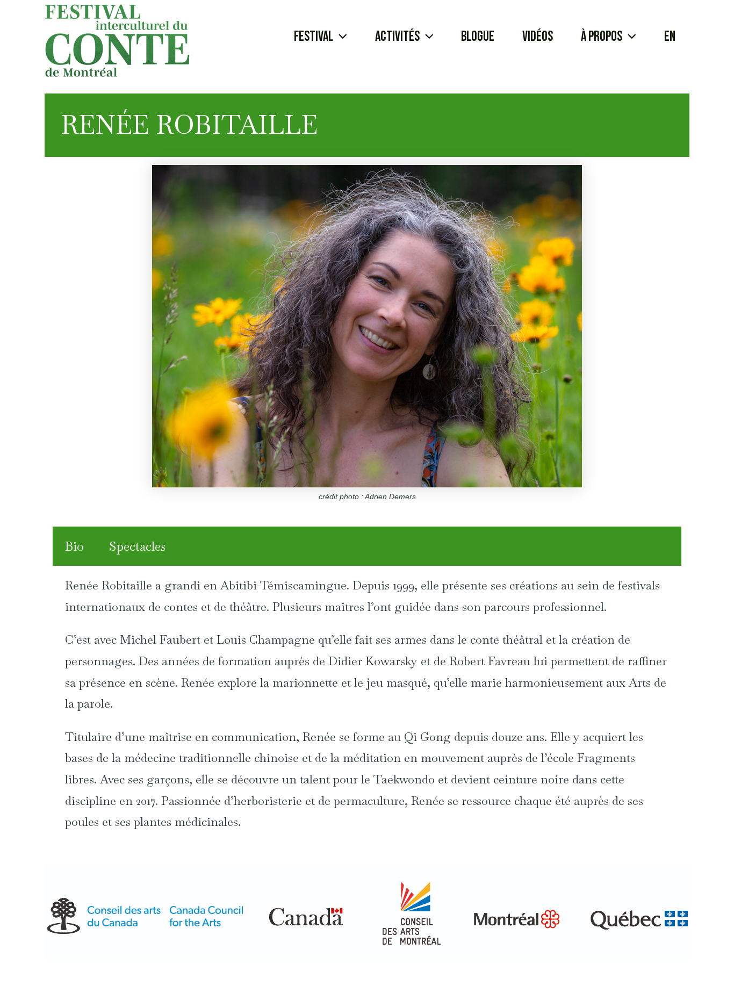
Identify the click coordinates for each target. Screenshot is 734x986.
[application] (340, 37)
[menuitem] (669, 37)
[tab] (74, 546)
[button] (320, 37)
